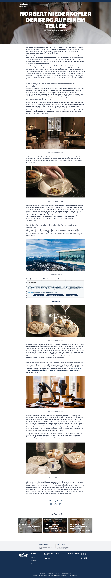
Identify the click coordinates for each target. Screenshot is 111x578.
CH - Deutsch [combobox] (84, 558)
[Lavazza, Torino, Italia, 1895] (23, 5)
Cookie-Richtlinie (51, 573)
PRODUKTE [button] (41, 4)
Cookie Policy (30, 292)
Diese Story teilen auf (55, 501)
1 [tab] (53, 536)
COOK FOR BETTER (55, 301)
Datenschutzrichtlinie (43, 573)
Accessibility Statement (67, 573)
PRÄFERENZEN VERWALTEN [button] (55, 295)
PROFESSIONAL (88, 1)
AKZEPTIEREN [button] (39, 295)
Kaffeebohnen (33, 557)
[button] (82, 5)
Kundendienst (44, 544)
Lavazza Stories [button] (49, 4)
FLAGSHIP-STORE (63, 544)
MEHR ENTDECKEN (34, 530)
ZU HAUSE (81, 1)
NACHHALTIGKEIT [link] (59, 4)
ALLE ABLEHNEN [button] (71, 295)
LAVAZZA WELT (21, 1)
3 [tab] (56, 536)
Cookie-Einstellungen (58, 573)
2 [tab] (55, 536)
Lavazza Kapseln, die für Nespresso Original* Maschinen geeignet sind (36, 562)
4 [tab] (57, 536)
